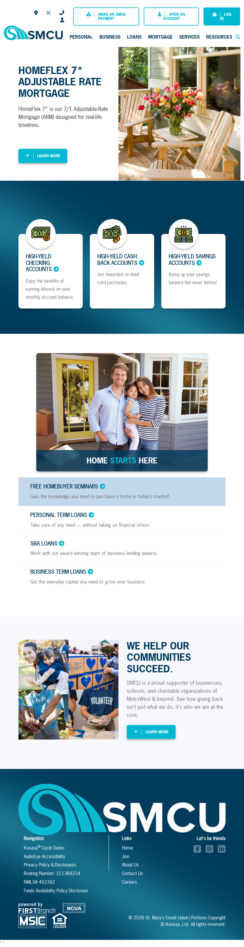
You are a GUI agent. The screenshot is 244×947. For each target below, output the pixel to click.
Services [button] (189, 37)
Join (125, 856)
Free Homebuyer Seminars (64, 486)
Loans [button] (134, 37)
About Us (130, 865)
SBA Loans (43, 543)
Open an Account (174, 16)
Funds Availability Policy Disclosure (56, 890)
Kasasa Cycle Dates (44, 848)
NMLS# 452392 (39, 882)
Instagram (209, 849)
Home (127, 848)
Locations (36, 13)
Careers (62, 20)
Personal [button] (81, 37)
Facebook (197, 849)
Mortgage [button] (160, 37)
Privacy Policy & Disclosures (50, 865)
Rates (49, 13)
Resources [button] (219, 37)
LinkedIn (222, 849)
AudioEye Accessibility (44, 856)
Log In (225, 16)
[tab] (122, 491)
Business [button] (110, 37)
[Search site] (237, 36)
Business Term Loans (58, 572)
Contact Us (62, 13)
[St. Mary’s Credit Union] (33, 32)
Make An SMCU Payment (112, 16)
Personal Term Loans (58, 515)
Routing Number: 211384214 (52, 873)
